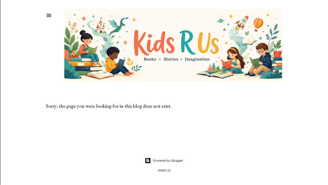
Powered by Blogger (168, 160)
